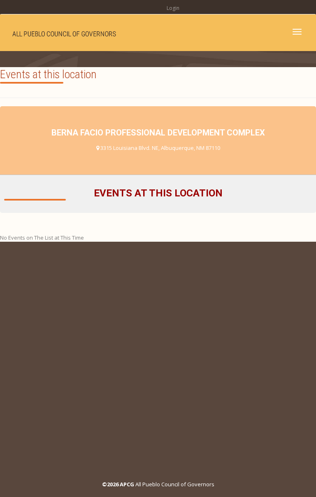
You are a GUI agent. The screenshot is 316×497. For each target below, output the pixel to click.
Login (173, 8)
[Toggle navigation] (297, 32)
